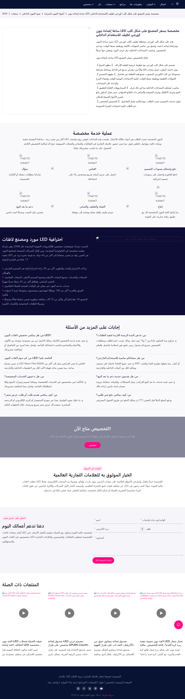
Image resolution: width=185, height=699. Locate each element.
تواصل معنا (53, 682)
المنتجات (92, 682)
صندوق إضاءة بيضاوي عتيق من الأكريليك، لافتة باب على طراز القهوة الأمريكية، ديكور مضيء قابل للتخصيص (114, 643)
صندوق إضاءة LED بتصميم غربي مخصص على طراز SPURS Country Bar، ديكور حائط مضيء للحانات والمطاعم (68, 643)
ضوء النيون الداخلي (31, 13)
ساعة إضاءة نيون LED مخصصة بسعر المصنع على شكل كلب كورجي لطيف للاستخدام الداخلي (113, 13)
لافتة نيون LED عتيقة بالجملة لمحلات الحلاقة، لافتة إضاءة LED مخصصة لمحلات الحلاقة (22, 643)
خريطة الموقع (108, 695)
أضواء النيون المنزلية (54, 13)
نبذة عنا (73, 682)
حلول (101, 682)
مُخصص (110, 682)
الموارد (64, 682)
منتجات (14, 13)
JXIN (4, 13)
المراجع (82, 682)
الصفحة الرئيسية (124, 682)
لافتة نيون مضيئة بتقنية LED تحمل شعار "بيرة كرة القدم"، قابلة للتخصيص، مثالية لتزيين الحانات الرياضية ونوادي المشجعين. (161, 643)
